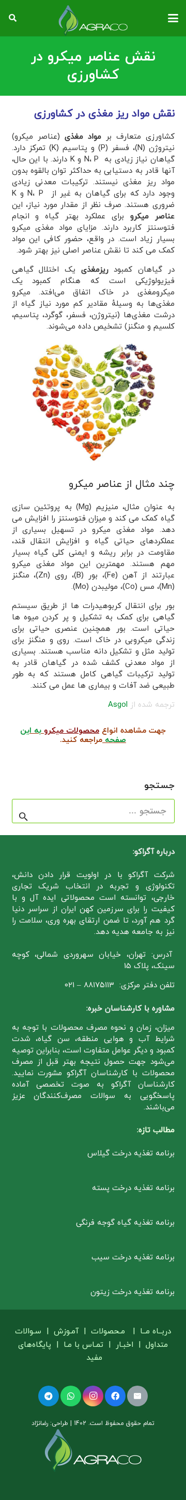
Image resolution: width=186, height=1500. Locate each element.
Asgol (119, 705)
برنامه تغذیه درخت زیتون (132, 1292)
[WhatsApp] (70, 1396)
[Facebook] (115, 1396)
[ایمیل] (137, 1396)
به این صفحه (73, 735)
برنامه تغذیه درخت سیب (133, 1257)
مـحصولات (108, 1331)
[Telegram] (48, 1396)
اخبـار (124, 1345)
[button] (173, 18)
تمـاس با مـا (83, 1345)
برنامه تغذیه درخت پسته (133, 1188)
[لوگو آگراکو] (93, 20)
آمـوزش (66, 1331)
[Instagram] (93, 1396)
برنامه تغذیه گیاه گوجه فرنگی (125, 1222)
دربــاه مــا (155, 1331)
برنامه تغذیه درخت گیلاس (131, 1153)
